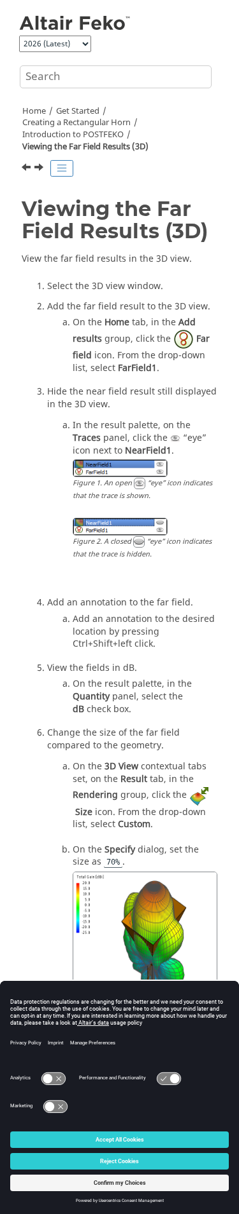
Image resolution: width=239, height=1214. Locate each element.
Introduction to (73, 134)
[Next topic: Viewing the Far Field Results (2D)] (40, 169)
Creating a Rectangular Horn (76, 122)
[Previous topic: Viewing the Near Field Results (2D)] (27, 169)
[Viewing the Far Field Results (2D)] (40, 169)
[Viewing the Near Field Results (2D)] (27, 169)
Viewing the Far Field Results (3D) (85, 146)
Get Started (77, 111)
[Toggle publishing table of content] (61, 168)
